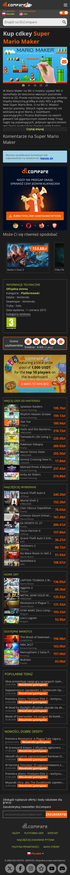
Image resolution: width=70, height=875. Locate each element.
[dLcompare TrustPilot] (40, 868)
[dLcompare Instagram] (30, 868)
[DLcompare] (35, 825)
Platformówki (30, 293)
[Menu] (65, 5)
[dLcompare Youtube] (51, 868)
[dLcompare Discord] (61, 868)
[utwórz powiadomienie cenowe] (64, 62)
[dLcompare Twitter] (9, 868)
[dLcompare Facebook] (19, 868)
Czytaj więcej (35, 129)
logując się (46, 158)
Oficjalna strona (17, 289)
